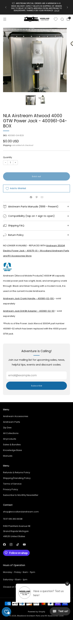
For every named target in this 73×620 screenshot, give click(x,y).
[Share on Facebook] (31, 197)
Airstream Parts (11, 422)
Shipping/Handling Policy (17, 478)
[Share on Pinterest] (36, 197)
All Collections (11, 433)
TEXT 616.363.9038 (12, 518)
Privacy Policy (10, 489)
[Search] (62, 19)
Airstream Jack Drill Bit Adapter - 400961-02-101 (28, 311)
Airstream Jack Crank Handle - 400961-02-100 (28, 298)
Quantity (7, 157)
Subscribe (36, 385)
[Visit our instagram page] (11, 544)
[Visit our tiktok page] (17, 544)
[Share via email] (42, 197)
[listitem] (36, 7)
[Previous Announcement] (6, 7)
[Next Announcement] (67, 7)
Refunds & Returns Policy (16, 472)
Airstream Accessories (15, 416)
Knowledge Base (12, 450)
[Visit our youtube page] (24, 544)
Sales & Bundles (12, 444)
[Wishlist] (55, 19)
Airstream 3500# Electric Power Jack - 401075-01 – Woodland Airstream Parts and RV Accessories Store (36, 250)
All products (9, 439)
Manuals (7, 455)
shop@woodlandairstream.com (21, 511)
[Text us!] (60, 612)
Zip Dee (7, 427)
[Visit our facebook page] (4, 544)
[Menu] (4, 19)
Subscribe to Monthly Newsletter (20, 495)
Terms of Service (12, 483)
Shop (56, 10)
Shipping (7, 145)
